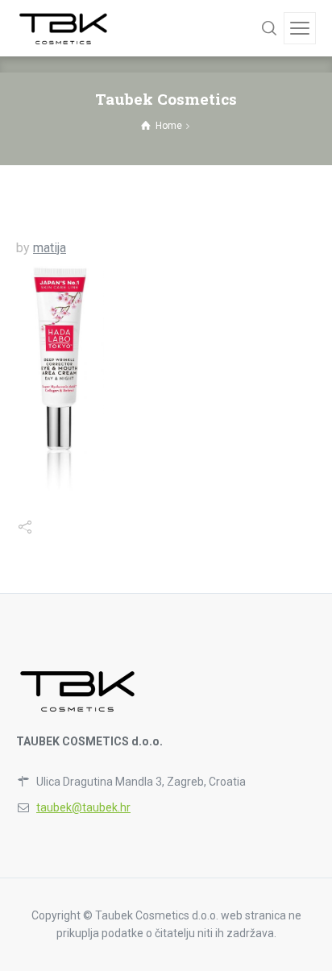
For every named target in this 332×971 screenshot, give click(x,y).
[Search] (269, 28)
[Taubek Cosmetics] (64, 28)
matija (49, 247)
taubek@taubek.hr (83, 807)
